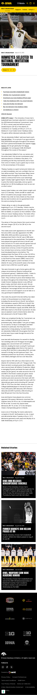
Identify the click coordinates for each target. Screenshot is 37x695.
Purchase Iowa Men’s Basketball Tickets (16, 92)
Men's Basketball (7, 53)
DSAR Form (21, 680)
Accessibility (5, 690)
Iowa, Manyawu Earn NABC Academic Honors (16, 574)
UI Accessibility (30, 687)
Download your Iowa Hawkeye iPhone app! (17, 98)
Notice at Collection (23, 684)
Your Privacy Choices (8, 684)
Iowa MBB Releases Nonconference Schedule (15, 482)
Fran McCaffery (6, 139)
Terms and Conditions (8, 680)
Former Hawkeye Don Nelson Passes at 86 (17, 530)
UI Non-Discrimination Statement (12, 687)
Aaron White (11, 348)
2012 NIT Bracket (6, 114)
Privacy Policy (5, 677)
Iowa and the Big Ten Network (13, 104)
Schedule (32, 10)
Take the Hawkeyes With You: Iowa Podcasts (18, 101)
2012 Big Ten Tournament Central (14, 95)
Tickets (24, 10)
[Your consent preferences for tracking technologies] (3, 691)
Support (18, 10)
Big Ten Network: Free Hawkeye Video (15, 107)
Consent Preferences (19, 677)
